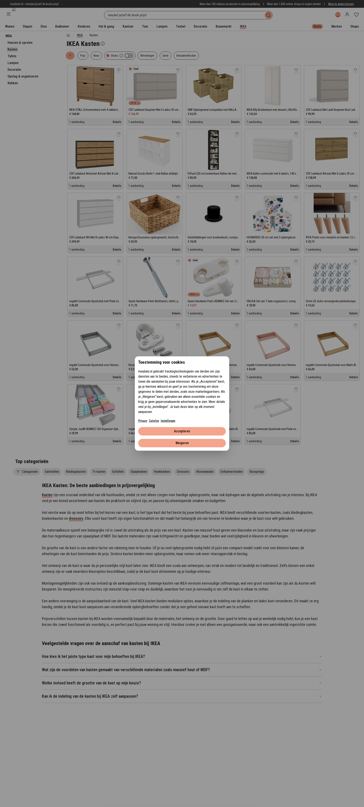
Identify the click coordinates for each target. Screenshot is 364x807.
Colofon (154, 420)
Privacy (142, 420)
